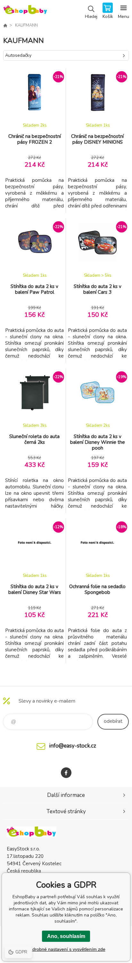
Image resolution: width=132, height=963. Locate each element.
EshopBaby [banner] (25, 11)
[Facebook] (66, 772)
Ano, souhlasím (66, 936)
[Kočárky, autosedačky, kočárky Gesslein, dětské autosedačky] (5, 25)
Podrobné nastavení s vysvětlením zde (66, 949)
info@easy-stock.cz (72, 745)
